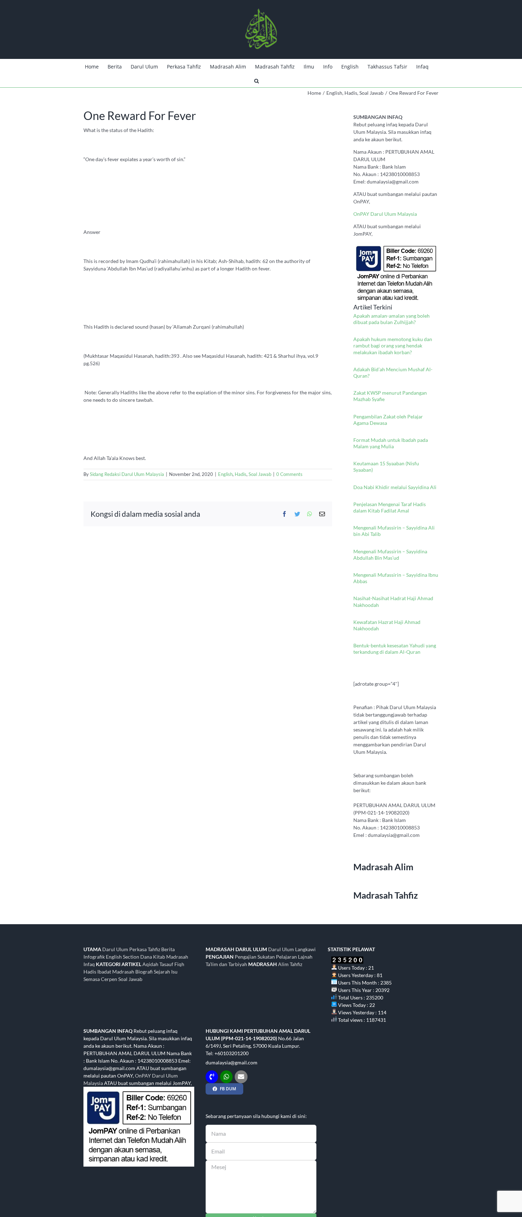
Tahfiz (296, 964)
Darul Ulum (115, 949)
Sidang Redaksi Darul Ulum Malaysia (127, 474)
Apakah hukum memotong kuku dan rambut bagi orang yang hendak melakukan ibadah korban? (392, 345)
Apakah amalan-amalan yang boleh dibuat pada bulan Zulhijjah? (391, 319)
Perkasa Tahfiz (144, 949)
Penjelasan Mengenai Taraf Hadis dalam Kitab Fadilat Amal (389, 507)
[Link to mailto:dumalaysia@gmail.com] (241, 1076)
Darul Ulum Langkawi (292, 949)
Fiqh (179, 964)
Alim (283, 964)
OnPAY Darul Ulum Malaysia (385, 214)
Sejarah (162, 972)
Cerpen (109, 979)
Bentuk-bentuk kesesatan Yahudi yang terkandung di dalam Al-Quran (394, 648)
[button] (256, 80)
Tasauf (166, 964)
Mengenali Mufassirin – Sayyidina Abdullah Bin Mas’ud (390, 554)
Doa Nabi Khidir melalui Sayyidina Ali (394, 487)
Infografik (94, 957)
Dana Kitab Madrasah (164, 957)
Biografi (144, 972)
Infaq (89, 964)
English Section (122, 957)
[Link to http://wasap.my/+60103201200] (226, 1076)
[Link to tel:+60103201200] (212, 1076)
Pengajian (245, 957)
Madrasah (123, 972)
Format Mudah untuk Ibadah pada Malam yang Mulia (390, 443)
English (225, 474)
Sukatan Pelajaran (277, 957)
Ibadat (104, 972)
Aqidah (150, 964)
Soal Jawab (260, 474)
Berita (168, 949)
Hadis (240, 474)
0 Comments (289, 474)
